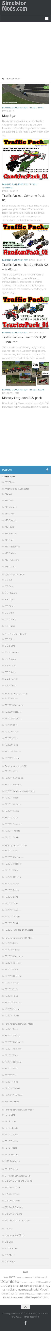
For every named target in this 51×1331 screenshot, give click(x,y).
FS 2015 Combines (14, 956)
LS (37, 1285)
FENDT (48, 1282)
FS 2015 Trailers (12, 1009)
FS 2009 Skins (11, 738)
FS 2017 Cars (11, 1028)
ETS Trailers (10, 619)
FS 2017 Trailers (12, 1088)
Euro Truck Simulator (15, 574)
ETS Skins (9, 612)
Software (32, 1294)
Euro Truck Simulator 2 (15, 634)
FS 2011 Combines (14, 777)
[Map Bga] (25, 94)
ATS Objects (10, 520)
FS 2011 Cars (11, 771)
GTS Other (10, 1261)
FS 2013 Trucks (12, 923)
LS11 (41, 1285)
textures (13, 1297)
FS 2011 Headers (13, 784)
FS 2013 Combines (14, 857)
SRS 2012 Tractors (14, 1207)
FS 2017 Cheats (12, 1035)
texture (6, 1297)
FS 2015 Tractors (13, 1002)
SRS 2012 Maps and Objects (18, 1180)
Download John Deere (27, 1282)
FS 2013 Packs (12, 890)
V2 (42, 1297)
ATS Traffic (9, 540)
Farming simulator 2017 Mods (19, 1023)
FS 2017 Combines (14, 1042)
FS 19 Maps (10, 1121)
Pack (11, 1293)
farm (43, 1282)
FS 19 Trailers (11, 1141)
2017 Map (9, 482)
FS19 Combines (12, 1161)
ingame (16, 1285)
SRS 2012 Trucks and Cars (17, 1220)
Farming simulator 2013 (16, 845)
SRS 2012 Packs (12, 1194)
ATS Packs (9, 526)
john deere (30, 1285)
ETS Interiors (11, 592)
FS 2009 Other (12, 725)
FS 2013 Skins (11, 896)
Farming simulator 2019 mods (19, 1109)
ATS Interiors (11, 507)
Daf (30, 1278)
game (3, 1286)
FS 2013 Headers (13, 863)
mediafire (11, 1289)
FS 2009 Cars (11, 698)
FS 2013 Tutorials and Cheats (19, 929)
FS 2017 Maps (11, 1055)
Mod (20, 1289)
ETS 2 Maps (10, 658)
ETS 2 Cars (10, 645)
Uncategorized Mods (15, 1235)
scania (21, 1294)
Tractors (9, 1228)
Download (9, 1281)
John (22, 1285)
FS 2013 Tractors (13, 910)
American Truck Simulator (17, 488)
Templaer (39, 1294)
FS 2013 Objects (13, 876)
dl (46, 1277)
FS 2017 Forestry (13, 1048)
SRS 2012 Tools (12, 1200)
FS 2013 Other (12, 883)
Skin (27, 1293)
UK (25, 1297)
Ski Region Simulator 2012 (17, 1175)
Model (35, 1289)
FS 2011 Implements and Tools (20, 791)
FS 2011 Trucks (12, 837)
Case (23, 1278)
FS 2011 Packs (37, 389)
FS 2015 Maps (11, 969)
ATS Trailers (10, 553)
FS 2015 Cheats (12, 949)
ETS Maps (9, 599)
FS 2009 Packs (12, 731)
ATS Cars (9, 500)
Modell (44, 1289)
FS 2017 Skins (11, 1075)
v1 (40, 1297)
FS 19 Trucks (11, 1147)
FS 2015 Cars (11, 943)
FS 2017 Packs (12, 1068)
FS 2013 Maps (11, 870)
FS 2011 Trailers (12, 830)
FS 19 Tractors (12, 1134)
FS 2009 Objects (13, 718)
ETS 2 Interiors (12, 652)
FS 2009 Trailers (12, 758)
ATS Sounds (10, 533)
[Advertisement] (25, 50)
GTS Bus (9, 1241)
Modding (27, 1290)
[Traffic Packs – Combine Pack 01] (25, 159)
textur (47, 1293)
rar (17, 1293)
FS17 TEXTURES (12, 1101)
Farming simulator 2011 (15, 107)
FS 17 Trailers (11, 1169)
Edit (38, 1282)
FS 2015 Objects (13, 976)
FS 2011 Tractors (13, 824)
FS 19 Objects (11, 1128)
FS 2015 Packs (12, 982)
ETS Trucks (10, 625)
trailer (20, 1297)
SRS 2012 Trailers (13, 1213)
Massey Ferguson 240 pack (22, 398)
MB (4, 1290)
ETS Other (9, 606)
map (47, 1285)
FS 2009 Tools (11, 744)
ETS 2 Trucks (11, 685)
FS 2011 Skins (11, 817)
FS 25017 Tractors (13, 1094)
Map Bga (8, 115)
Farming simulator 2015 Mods (19, 937)
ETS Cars (9, 586)
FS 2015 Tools (11, 995)
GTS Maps (9, 1255)
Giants (9, 1285)
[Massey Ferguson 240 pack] (25, 373)
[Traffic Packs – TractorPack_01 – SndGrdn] (25, 312)
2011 (6, 1277)
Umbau (29, 1297)
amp (19, 1277)
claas (27, 1278)
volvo (46, 1297)
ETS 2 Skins (10, 672)
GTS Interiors (11, 1248)
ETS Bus (8, 579)
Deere (35, 1277)
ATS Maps (9, 513)
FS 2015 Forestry (13, 962)
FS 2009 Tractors (13, 751)
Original (4, 1293)
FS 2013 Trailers (12, 916)
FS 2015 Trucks (12, 1015)
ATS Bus (8, 493)
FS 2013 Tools (11, 903)
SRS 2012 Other (13, 1187)
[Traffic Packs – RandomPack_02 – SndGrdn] (25, 239)
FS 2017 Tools (11, 1081)
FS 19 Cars (10, 1114)
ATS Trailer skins (12, 546)
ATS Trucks (10, 566)
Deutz (41, 1277)
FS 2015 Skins (11, 989)
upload (35, 1297)
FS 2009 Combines (14, 705)
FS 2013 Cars (11, 850)
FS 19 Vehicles (12, 1154)
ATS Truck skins (12, 559)
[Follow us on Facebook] (47, 469)
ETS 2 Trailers (11, 678)
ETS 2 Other (10, 665)
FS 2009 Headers (13, 711)
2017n (13, 1277)
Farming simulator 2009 (16, 693)
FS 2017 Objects (13, 1061)
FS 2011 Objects (13, 804)
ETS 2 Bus (9, 639)
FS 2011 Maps (37, 107)
